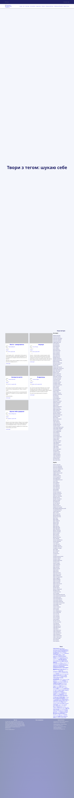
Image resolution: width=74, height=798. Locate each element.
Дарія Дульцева (56, 527)
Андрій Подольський (57, 473)
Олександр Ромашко (57, 600)
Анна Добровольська (57, 479)
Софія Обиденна (56, 634)
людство (58, 682)
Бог (67, 649)
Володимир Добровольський (59, 508)
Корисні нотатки (66, 6)
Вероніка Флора (56, 500)
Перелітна (62, 653)
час (59, 715)
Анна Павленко (56, 485)
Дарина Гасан (56, 372)
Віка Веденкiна (56, 501)
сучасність (57, 706)
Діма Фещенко (56, 535)
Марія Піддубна (56, 578)
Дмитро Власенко (57, 537)
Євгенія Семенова (12, 379)
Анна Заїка (55, 481)
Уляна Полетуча (56, 457)
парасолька (59, 693)
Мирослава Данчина (57, 414)
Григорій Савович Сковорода (59, 651)
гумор (56, 663)
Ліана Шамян (56, 397)
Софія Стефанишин (57, 637)
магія (67, 682)
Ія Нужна (55, 555)
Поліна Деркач (56, 432)
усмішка (64, 711)
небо (57, 689)
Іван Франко (62, 648)
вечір (54, 661)
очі (64, 691)
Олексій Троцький (57, 429)
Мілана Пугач (56, 420)
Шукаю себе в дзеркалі (17, 411)
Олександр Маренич (57, 598)
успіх (66, 711)
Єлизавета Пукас (56, 383)
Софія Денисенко (57, 627)
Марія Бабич (56, 570)
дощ (64, 667)
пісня (65, 697)
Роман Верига (56, 619)
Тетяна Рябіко (56, 450)
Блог (24, 6)
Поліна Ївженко (56, 435)
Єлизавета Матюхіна (57, 546)
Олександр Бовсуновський (59, 594)
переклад (57, 694)
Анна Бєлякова (56, 345)
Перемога (66, 653)
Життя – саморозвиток (17, 344)
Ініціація (41, 344)
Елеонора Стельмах (57, 376)
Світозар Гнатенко (57, 440)
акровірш (54, 658)
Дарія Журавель (56, 529)
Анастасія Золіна (56, 337)
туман (56, 711)
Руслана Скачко (56, 620)
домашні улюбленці (59, 666)
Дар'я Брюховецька (57, 369)
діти (65, 669)
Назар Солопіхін (56, 423)
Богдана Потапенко (57, 493)
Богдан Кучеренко (57, 492)
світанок (64, 701)
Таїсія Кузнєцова (56, 638)
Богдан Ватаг (56, 490)
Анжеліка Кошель (57, 475)
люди (67, 680)
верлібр (60, 659)
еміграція (55, 671)
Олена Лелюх (56, 608)
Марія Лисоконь (56, 408)
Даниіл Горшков (56, 514)
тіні (57, 711)
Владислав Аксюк (57, 505)
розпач (60, 699)
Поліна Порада (56, 617)
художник (54, 714)
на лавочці (65, 687)
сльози (33, 351)
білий (54, 659)
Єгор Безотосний (57, 379)
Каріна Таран (56, 391)
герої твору (65, 662)
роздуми (62, 698)
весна (65, 660)
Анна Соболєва (56, 488)
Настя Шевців (56, 593)
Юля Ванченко (56, 458)
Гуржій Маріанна (57, 511)
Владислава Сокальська (58, 368)
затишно (64, 672)
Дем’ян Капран (56, 533)
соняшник (67, 703)
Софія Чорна (56, 447)
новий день (66, 688)
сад (68, 699)
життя (9, 351)
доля (58, 666)
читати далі (8, 363)
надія (62, 687)
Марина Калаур (56, 568)
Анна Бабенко (56, 343)
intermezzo (56, 648)
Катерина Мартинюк (57, 560)
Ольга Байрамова (57, 431)
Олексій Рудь (56, 605)
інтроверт (61, 717)
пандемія (55, 693)
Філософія (62, 657)
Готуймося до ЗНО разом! (58, 6)
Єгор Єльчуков (56, 380)
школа (65, 715)
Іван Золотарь (56, 388)
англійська (58, 658)
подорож (61, 694)
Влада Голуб (55, 365)
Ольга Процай (56, 616)
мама (59, 683)
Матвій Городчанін (57, 412)
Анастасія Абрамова (57, 466)
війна (55, 663)
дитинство (62, 665)
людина (55, 682)
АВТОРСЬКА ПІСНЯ (56, 649)
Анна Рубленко (56, 486)
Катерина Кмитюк (57, 557)
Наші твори (27, 6)
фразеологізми (64, 712)
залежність (60, 672)
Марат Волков (56, 567)
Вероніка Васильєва (57, 360)
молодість (62, 684)
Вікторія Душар (56, 503)
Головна (20, 6)
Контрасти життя (16, 377)
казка (54, 675)
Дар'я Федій (55, 519)
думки (33, 384)
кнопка (57, 676)
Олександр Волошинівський (59, 596)
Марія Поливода (56, 579)
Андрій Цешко (56, 474)
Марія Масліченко (57, 574)
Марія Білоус (56, 571)
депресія (61, 663)
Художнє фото (38, 6)
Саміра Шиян (56, 439)
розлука (57, 700)
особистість (56, 692)
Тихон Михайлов (56, 455)
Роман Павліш (56, 438)
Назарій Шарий (56, 425)
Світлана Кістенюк (57, 622)
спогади (55, 704)
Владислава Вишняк (57, 367)
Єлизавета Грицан (57, 382)
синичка (56, 702)
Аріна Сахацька (56, 352)
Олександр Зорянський (58, 427)
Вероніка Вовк (56, 361)
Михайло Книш (56, 590)
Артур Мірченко (56, 356)
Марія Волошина (57, 572)
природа (62, 697)
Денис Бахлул (56, 534)
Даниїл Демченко (57, 515)
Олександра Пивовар (57, 428)
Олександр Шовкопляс (58, 601)
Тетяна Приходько (57, 449)
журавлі (67, 671)
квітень (63, 675)
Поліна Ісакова (56, 434)
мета (63, 683)
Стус (61, 654)
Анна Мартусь (56, 483)
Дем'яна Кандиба (57, 531)
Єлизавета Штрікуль (57, 384)
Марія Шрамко (56, 585)
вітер (61, 662)
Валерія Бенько (56, 357)
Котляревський (56, 652)
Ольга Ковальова (57, 612)
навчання (58, 687)
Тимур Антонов (56, 453)
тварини (55, 707)
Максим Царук (56, 399)
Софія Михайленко (57, 632)
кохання (56, 679)
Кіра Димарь (56, 395)
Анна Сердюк (56, 347)
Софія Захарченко (57, 630)
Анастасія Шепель (57, 341)
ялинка (57, 717)
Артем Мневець (56, 354)
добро (66, 665)
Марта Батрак (56, 586)
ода (63, 690)
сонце (62, 703)
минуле (65, 683)
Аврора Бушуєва (56, 335)
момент (65, 684)
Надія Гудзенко (56, 421)
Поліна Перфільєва (57, 436)
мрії (60, 686)
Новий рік (56, 653)
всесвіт (59, 661)
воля (57, 661)
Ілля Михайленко (57, 390)
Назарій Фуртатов (57, 424)
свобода (60, 701)
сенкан (54, 702)
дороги (61, 667)
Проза (7, 349)
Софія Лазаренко (57, 631)
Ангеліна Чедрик (36, 379)
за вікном (56, 672)
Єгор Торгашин (56, 544)
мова (59, 684)
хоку (66, 713)
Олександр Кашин (57, 597)
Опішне (60, 653)
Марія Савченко (56, 582)
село (66, 701)
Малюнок (43, 6)
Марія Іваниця (56, 403)
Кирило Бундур (56, 563)
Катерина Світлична (57, 394)
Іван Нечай (55, 552)
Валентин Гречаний (57, 496)
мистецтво (55, 684)
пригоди (59, 695)
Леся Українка (63, 652)
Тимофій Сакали (56, 451)
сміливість (55, 703)
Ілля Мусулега (56, 553)
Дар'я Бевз (55, 518)
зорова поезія (61, 674)
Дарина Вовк (56, 522)
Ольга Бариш (56, 609)
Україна (60, 656)
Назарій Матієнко (57, 591)
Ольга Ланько (56, 615)
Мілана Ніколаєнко (57, 419)
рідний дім (65, 700)
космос (61, 677)
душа (59, 669)
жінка (54, 672)
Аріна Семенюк (56, 353)
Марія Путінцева (56, 581)
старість (59, 704)
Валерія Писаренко (57, 498)
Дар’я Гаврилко (56, 520)
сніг (58, 703)
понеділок (65, 694)
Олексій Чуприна (57, 607)
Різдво (59, 654)
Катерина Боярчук (57, 393)
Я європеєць (41, 377)
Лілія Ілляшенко (56, 564)
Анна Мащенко (56, 346)
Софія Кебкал (56, 443)
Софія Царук (55, 446)
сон (60, 703)
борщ (67, 658)
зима (57, 674)
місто (54, 687)
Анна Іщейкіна (56, 482)
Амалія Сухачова (56, 464)
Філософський (58, 657)
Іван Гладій (55, 549)
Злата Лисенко (56, 386)
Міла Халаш (55, 417)
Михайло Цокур (56, 416)
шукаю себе (13, 351)
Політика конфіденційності (10, 729)
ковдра (59, 676)
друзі (67, 667)
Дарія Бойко (55, 524)
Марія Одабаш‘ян (12, 346)
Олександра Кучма (57, 604)
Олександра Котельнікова (58, 602)
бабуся (61, 658)
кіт (56, 680)
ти (62, 710)
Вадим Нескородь (57, 494)
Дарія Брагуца (56, 526)
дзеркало (9, 418)
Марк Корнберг (56, 410)
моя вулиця (57, 686)
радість (68, 697)
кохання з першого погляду (64, 679)
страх (62, 704)
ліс (63, 682)
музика (63, 686)
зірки (68, 674)
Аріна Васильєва (56, 350)
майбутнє (55, 683)
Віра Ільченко (56, 504)
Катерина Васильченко (58, 556)
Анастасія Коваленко (57, 467)
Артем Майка (56, 489)
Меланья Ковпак (56, 413)
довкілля (55, 666)
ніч (54, 690)
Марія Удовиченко (57, 409)
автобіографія (66, 657)
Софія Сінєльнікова (57, 635)
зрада (65, 674)
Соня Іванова (56, 623)
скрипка (59, 702)
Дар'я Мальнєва (56, 371)
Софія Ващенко (56, 624)
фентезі (55, 712)
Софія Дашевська (57, 626)
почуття (55, 695)
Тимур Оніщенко (56, 454)
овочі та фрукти (58, 690)
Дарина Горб (56, 523)
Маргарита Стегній (57, 401)
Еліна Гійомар (35, 346)
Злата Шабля (56, 387)
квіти (65, 675)
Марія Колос (56, 405)
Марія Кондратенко (57, 406)
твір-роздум (64, 707)
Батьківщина (63, 649)
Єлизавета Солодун (57, 548)
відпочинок (64, 661)
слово (62, 702)
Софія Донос (56, 628)
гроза (54, 663)
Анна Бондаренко (57, 477)
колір (62, 676)
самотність (55, 701)
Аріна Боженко (56, 349)
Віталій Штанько (56, 364)
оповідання (66, 690)
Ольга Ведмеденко (57, 611)
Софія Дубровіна (56, 442)
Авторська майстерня (49, 6)
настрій (54, 688)
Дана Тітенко (56, 512)
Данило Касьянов (57, 516)
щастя (60, 716)
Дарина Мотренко (57, 373)
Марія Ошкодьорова (57, 576)
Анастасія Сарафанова (58, 468)
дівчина (63, 669)
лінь (61, 682)
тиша (54, 711)
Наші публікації (32, 6)
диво (58, 665)
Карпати (66, 650)
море (54, 686)
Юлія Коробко (56, 641)
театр (60, 709)
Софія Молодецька (57, 445)
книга (54, 676)
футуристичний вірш (59, 713)
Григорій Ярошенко (57, 509)
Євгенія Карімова (57, 541)
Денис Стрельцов (57, 375)
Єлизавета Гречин (57, 545)
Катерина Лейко (56, 559)
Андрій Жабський (57, 342)
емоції (67, 669)
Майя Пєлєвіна (56, 565)
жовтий (64, 671)
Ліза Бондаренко (57, 398)
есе (57, 671)
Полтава (55, 654)
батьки (64, 658)
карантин (59, 675)
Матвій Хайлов (56, 587)
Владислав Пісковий (57, 507)
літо (65, 682)
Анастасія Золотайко (57, 338)
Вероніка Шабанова (57, 362)
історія (65, 717)
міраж (65, 686)
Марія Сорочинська (57, 583)
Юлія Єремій (56, 639)
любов (64, 681)
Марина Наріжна (57, 402)
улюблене (61, 711)
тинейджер (65, 709)
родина (58, 698)
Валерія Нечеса (56, 497)
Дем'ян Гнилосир (57, 530)
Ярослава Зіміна (56, 460)
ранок (54, 698)
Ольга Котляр (56, 613)
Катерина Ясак (56, 561)
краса (54, 681)
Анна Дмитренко (56, 478)
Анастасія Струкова (57, 339)
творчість (59, 707)
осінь (62, 692)
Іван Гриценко (56, 550)
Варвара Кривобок (57, 358)
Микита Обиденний (12, 413)
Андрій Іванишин (57, 471)
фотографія (58, 712)
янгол (59, 717)
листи (61, 680)
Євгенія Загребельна (57, 540)
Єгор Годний (56, 542)
